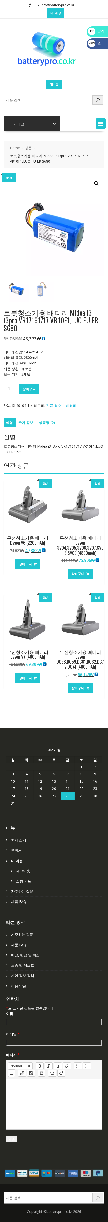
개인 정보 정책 (22, 975)
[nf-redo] (61, 1073)
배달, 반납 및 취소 (25, 955)
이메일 (13, 1034)
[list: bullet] (87, 1065)
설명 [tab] (9, 422)
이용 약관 (18, 986)
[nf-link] (22, 1073)
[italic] (49, 1065)
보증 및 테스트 (22, 965)
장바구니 (29, 389)
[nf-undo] (52, 1073)
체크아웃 (23, 870)
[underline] (58, 1065)
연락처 (16, 850)
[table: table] (41, 1073)
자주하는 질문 (22, 891)
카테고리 (20, 123)
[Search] (97, 100)
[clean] (67, 1065)
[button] (101, 123)
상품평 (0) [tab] (47, 422)
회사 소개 (18, 840)
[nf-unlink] (31, 1073)
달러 (96, 31)
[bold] (40, 1065)
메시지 (13, 1054)
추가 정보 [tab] (25, 422)
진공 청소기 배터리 (61, 405)
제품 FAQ (18, 901)
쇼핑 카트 (23, 881)
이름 (9, 1013)
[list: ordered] (78, 1065)
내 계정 (55, 13)
